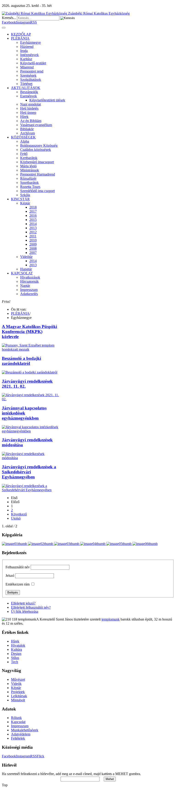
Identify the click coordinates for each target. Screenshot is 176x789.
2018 (33, 207)
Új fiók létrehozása (24, 611)
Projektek (18, 692)
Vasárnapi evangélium (36, 125)
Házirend (26, 47)
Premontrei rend (31, 71)
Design (16, 654)
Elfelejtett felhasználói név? (31, 607)
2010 (33, 240)
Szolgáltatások (30, 79)
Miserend (27, 67)
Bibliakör (27, 129)
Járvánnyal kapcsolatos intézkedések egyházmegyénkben (24, 413)
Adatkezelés (29, 294)
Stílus (15, 658)
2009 (33, 244)
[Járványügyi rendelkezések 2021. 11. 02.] (30, 399)
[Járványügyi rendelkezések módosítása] (30, 458)
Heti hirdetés (29, 108)
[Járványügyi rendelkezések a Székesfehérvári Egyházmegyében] (30, 490)
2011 (32, 236)
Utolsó (16, 518)
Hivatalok (18, 645)
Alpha (24, 141)
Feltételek (18, 738)
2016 (33, 215)
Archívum (27, 133)
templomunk (111, 619)
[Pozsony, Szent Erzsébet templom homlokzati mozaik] (30, 349)
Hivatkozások (30, 277)
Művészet (18, 679)
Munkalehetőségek (24, 730)
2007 (33, 253)
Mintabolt (18, 700)
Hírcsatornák (29, 281)
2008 (33, 248)
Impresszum (29, 290)
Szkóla (25, 195)
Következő (19, 514)
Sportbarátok (29, 182)
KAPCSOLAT (22, 273)
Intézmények (29, 55)
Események (28, 96)
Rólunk (16, 718)
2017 (33, 211)
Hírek (24, 117)
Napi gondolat (30, 104)
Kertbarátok (28, 158)
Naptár (25, 285)
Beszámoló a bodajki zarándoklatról (21, 361)
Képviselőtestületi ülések (47, 100)
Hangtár (26, 269)
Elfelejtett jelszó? (23, 603)
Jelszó (10, 576)
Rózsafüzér (28, 178)
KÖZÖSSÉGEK (23, 137)
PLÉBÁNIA (20, 38)
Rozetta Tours (30, 187)
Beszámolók (29, 92)
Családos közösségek (35, 150)
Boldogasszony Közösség (39, 145)
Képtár (25, 203)
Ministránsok (29, 170)
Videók (16, 684)
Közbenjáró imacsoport (37, 162)
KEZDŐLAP (21, 34)
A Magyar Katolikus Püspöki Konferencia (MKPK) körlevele (29, 331)
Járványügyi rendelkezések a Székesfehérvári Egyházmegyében (29, 471)
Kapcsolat (18, 722)
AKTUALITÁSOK (25, 88)
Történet (26, 84)
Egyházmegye (30, 42)
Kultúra (16, 649)
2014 (33, 224)
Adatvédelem (20, 734)
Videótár (26, 257)
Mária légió (28, 166)
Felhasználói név (18, 567)
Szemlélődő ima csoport (37, 191)
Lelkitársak (19, 696)
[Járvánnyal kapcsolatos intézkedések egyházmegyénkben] (30, 431)
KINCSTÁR (20, 199)
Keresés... (9, 18)
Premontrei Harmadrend (37, 174)
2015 (33, 220)
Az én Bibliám (30, 121)
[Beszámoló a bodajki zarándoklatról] (29, 372)
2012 (33, 232)
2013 (33, 228)
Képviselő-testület (33, 63)
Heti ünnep (28, 112)
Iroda (24, 51)
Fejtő (24, 154)
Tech (14, 662)
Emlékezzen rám (18, 584)
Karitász (26, 59)
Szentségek (28, 75)
